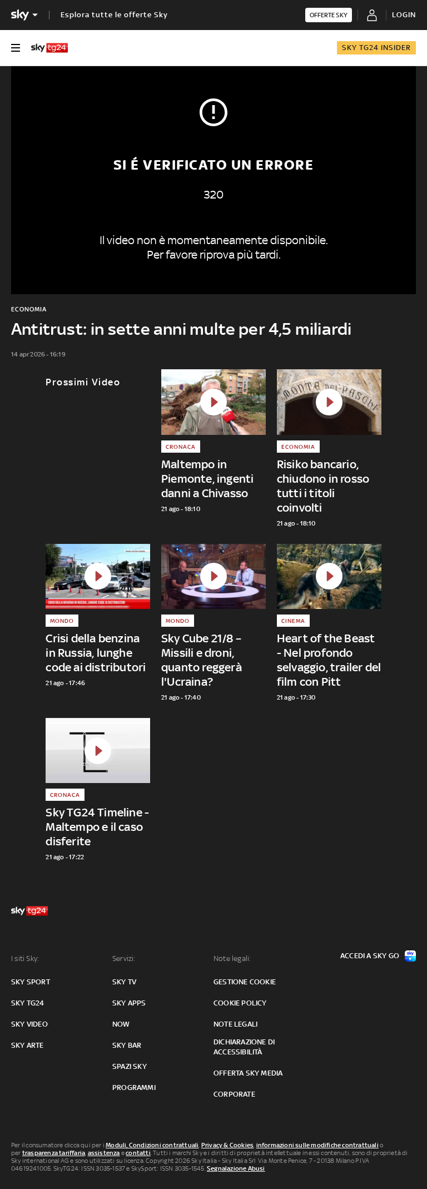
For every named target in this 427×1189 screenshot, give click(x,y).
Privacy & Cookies (227, 1145)
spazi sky (129, 1066)
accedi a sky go (369, 956)
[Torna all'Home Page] (49, 47)
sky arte (27, 1045)
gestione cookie (245, 982)
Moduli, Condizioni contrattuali (152, 1145)
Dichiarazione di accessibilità (244, 1047)
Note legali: (232, 958)
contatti (138, 1153)
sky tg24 (27, 1003)
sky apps (129, 1003)
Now (121, 1024)
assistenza (104, 1153)
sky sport (30, 982)
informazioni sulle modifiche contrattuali (317, 1145)
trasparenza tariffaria (53, 1153)
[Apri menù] (15, 47)
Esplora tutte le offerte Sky (114, 15)
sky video (29, 1024)
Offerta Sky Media (248, 1073)
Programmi (134, 1087)
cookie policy (240, 1003)
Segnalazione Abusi (236, 1168)
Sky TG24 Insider (376, 47)
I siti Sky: (25, 958)
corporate (234, 1094)
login (404, 15)
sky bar (126, 1045)
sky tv (124, 982)
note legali (235, 1024)
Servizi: (124, 958)
